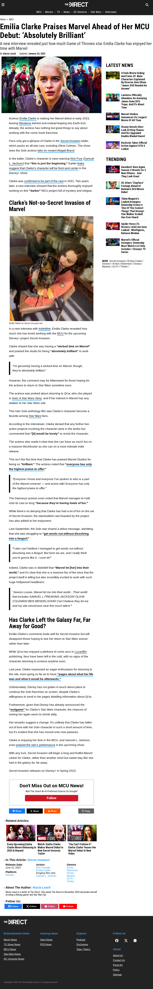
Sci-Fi (70, 878)
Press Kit (118, 965)
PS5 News (46, 944)
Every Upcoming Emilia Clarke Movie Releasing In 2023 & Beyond (21, 847)
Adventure (72, 870)
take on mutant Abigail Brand (56, 150)
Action (70, 867)
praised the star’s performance (35, 745)
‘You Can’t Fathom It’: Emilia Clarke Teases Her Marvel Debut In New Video (82, 849)
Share (18, 811)
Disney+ (10, 875)
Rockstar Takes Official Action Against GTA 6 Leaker (134, 145)
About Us (118, 955)
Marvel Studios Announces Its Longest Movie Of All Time (134, 117)
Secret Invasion (38, 860)
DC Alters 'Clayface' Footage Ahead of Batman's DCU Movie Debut (132, 187)
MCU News (10, 949)
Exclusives (82, 944)
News (67, 11)
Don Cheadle (43, 867)
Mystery (71, 876)
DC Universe (80, 11)
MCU (38, 11)
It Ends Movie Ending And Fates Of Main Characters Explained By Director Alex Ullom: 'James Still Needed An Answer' (134, 81)
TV (58, 11)
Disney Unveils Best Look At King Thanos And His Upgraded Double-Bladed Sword (133, 131)
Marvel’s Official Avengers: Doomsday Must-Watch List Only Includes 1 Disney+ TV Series (133, 246)
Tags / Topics (83, 949)
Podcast (80, 939)
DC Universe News (14, 959)
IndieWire (45, 328)
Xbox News (46, 939)
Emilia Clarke (27, 118)
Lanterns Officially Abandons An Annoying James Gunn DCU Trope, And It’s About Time (134, 101)
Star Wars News (12, 954)
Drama (70, 873)
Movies (49, 11)
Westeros (25, 123)
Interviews (111, 11)
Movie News (10, 939)
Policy (116, 970)
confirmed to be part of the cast (44, 181)
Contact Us (119, 960)
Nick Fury (76, 158)
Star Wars (96, 11)
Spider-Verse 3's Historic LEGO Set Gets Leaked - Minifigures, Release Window (134, 228)
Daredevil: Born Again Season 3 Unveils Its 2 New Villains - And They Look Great (133, 172)
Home (3, 19)
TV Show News (12, 944)
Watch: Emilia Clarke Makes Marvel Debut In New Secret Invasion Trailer (50, 849)
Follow (14, 906)
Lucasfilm (81, 651)
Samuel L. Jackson (46, 876)
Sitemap (117, 974)
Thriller (70, 881)
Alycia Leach (9, 53)
